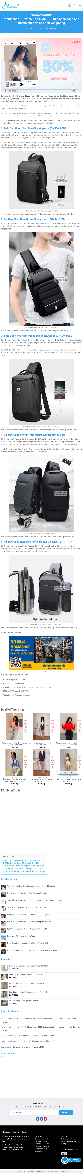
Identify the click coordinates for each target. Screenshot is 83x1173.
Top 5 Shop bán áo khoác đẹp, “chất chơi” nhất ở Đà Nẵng (29, 943)
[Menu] (80, 5)
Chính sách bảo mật (41, 1139)
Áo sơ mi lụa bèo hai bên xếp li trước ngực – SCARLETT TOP (68, 744)
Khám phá (36, 14)
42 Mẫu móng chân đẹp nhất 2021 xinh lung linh (35, 1036)
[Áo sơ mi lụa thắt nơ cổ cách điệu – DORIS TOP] (41, 726)
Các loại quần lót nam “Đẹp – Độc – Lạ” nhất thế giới (27, 907)
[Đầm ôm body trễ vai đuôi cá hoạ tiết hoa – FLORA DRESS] (68, 762)
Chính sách (38, 1136)
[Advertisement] (41, 818)
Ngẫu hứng (46, 14)
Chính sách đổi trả (41, 1141)
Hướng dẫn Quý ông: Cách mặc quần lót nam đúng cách (28, 915)
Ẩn (17, 857)
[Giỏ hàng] (69, 5)
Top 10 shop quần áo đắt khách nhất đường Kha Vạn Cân (29, 922)
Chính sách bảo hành (42, 1144)
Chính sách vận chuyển (42, 1146)
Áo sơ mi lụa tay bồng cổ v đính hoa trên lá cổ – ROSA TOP (14, 744)
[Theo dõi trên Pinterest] (45, 1119)
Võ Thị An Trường (50, 28)
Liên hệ (63, 1144)
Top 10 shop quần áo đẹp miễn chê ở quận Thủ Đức (27, 893)
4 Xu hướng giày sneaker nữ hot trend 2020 (27, 1047)
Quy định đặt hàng (41, 1149)
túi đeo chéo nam (25, 96)
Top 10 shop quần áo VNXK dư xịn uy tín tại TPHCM (27, 929)
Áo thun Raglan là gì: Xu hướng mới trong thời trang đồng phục (31, 886)
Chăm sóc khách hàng (68, 1139)
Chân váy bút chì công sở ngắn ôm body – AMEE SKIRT (41, 780)
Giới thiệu (64, 1136)
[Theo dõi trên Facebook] (37, 1119)
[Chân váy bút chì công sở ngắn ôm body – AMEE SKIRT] (41, 762)
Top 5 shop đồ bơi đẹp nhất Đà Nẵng (21, 936)
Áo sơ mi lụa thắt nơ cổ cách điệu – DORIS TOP (41, 744)
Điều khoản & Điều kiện (68, 1141)
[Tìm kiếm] (75, 5)
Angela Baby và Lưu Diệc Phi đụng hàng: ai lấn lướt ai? (34, 1041)
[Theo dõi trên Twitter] (41, 1119)
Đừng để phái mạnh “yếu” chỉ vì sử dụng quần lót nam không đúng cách (34, 900)
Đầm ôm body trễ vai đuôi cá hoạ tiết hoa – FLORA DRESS (68, 780)
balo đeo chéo (39, 121)
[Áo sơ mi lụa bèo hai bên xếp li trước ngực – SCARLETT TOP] (68, 726)
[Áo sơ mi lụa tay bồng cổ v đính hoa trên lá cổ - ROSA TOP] (14, 726)
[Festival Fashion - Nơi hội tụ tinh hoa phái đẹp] (10, 5)
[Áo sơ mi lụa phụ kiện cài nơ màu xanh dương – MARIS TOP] (14, 762)
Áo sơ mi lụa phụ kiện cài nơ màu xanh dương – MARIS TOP (14, 780)
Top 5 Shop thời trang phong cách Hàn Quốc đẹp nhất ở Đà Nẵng (32, 950)
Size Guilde (38, 1151)
